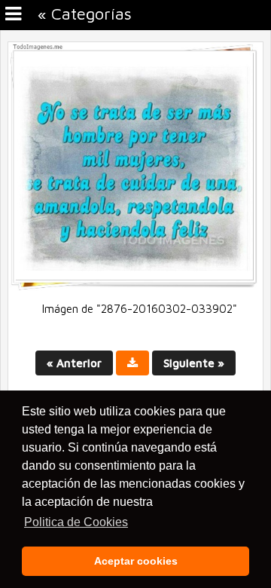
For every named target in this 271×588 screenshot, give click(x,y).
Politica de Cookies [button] (76, 522)
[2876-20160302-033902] (135, 286)
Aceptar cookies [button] (136, 561)
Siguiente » (193, 363)
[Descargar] (132, 363)
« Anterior (74, 363)
